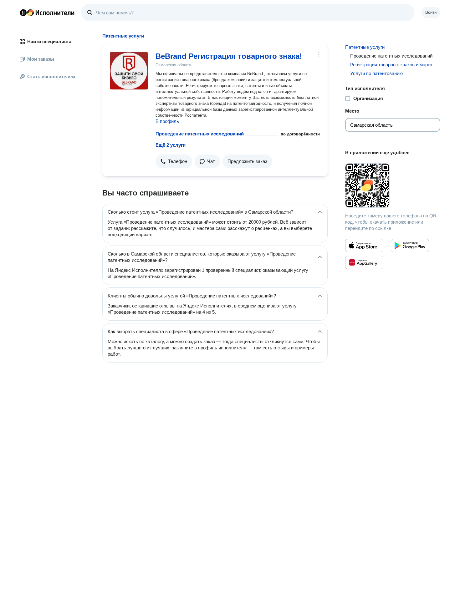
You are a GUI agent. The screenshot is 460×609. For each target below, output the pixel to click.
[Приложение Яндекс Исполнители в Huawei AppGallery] (364, 262)
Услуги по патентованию (376, 73)
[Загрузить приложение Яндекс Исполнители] (392, 185)
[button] (174, 161)
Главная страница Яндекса (23, 12)
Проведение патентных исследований (200, 133)
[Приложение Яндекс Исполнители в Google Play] (410, 245)
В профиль (167, 121)
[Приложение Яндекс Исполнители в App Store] (364, 245)
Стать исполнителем (51, 76)
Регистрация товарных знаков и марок (391, 64)
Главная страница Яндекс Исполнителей (47, 12)
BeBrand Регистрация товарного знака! (229, 56)
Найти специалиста (49, 41)
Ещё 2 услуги (171, 145)
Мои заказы (40, 59)
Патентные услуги (365, 47)
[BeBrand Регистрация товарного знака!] (129, 70)
